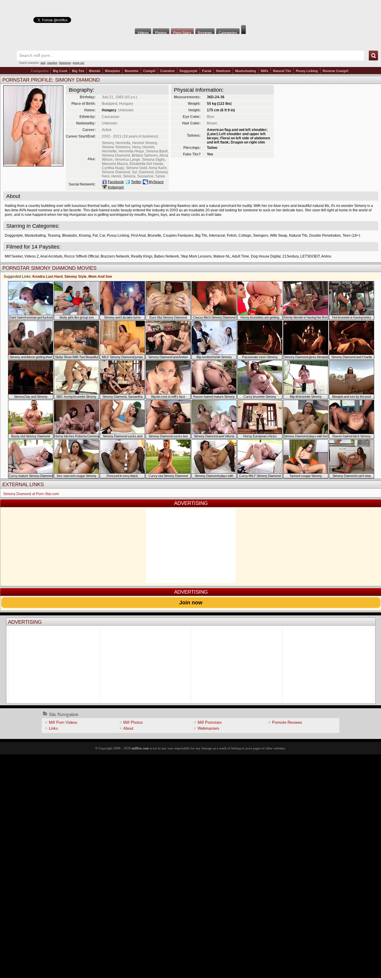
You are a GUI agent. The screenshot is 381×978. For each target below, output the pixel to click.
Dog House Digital (266, 256)
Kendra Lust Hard (47, 276)
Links (53, 728)
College (244, 235)
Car (102, 235)
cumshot (52, 62)
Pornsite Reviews (287, 722)
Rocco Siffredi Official (81, 256)
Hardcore (223, 71)
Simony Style (75, 276)
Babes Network (166, 256)
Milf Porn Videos (63, 722)
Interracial (217, 235)
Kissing (85, 235)
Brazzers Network (115, 256)
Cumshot (167, 71)
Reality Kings (141, 256)
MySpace (156, 182)
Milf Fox (190, 12)
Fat (95, 235)
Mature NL (221, 256)
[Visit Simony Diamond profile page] (33, 164)
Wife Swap (278, 235)
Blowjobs (112, 71)
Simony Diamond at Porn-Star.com (31, 494)
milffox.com (140, 748)
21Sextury (290, 256)
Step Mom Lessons (196, 256)
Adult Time (240, 256)
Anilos (326, 256)
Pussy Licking (307, 71)
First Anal (138, 235)
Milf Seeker (14, 256)
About (128, 728)
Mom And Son (100, 276)
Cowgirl (149, 71)
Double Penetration (325, 235)
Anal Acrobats (51, 256)
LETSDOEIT (310, 256)
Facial (206, 71)
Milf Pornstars (210, 722)
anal (42, 62)
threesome (65, 62)
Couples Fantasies (178, 235)
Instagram (116, 187)
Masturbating (245, 71)
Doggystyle (188, 71)
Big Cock (60, 71)
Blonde (94, 71)
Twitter (136, 182)
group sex (78, 62)
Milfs (264, 71)
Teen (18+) (351, 235)
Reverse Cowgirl (335, 71)
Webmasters (208, 728)
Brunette (131, 71)
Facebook (116, 182)
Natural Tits (282, 71)
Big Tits (78, 71)
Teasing (54, 235)
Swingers (260, 235)
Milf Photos (133, 722)
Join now (190, 603)
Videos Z (31, 256)
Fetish (232, 235)
